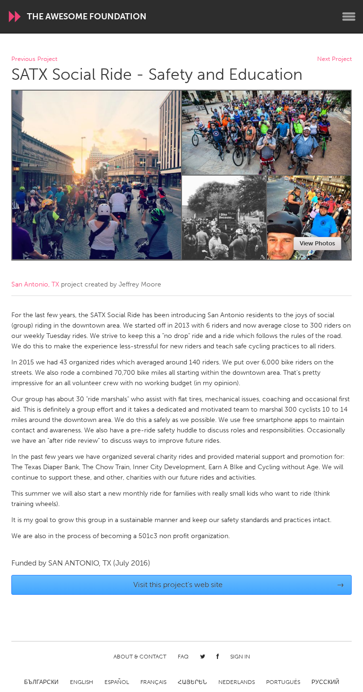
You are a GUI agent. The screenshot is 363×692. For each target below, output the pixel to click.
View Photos (317, 243)
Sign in (240, 656)
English (81, 682)
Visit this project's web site (239, 584)
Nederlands (236, 682)
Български (41, 682)
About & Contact (139, 656)
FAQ (183, 656)
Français (153, 682)
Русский (325, 682)
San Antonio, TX (35, 284)
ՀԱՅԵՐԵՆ (192, 682)
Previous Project (34, 59)
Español (116, 682)
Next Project (334, 59)
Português (283, 682)
